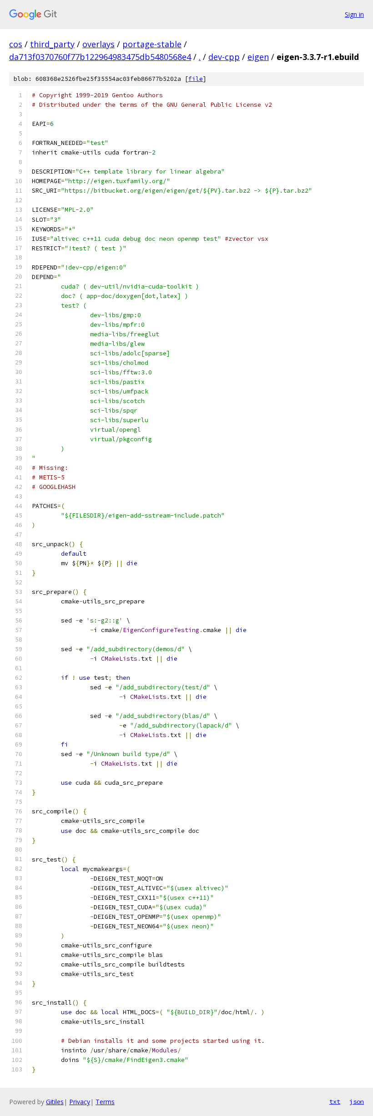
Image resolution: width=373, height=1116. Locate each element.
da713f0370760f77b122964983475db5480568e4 (100, 56)
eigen (258, 56)
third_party (52, 44)
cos (15, 44)
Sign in (354, 14)
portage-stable (151, 44)
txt (334, 1101)
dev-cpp (224, 56)
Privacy (79, 1101)
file (195, 79)
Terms (105, 1101)
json (356, 1101)
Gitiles (55, 1101)
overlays (98, 44)
